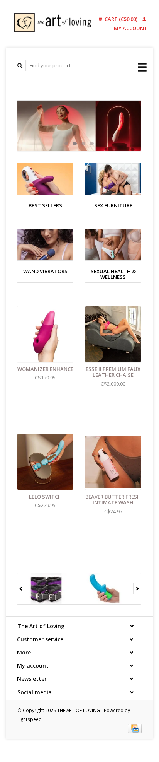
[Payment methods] (135, 727)
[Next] (137, 589)
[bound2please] (46, 588)
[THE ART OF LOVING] (55, 24)
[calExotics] (104, 588)
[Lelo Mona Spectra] (79, 125)
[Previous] (21, 589)
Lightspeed (29, 719)
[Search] (20, 65)
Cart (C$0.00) (121, 18)
